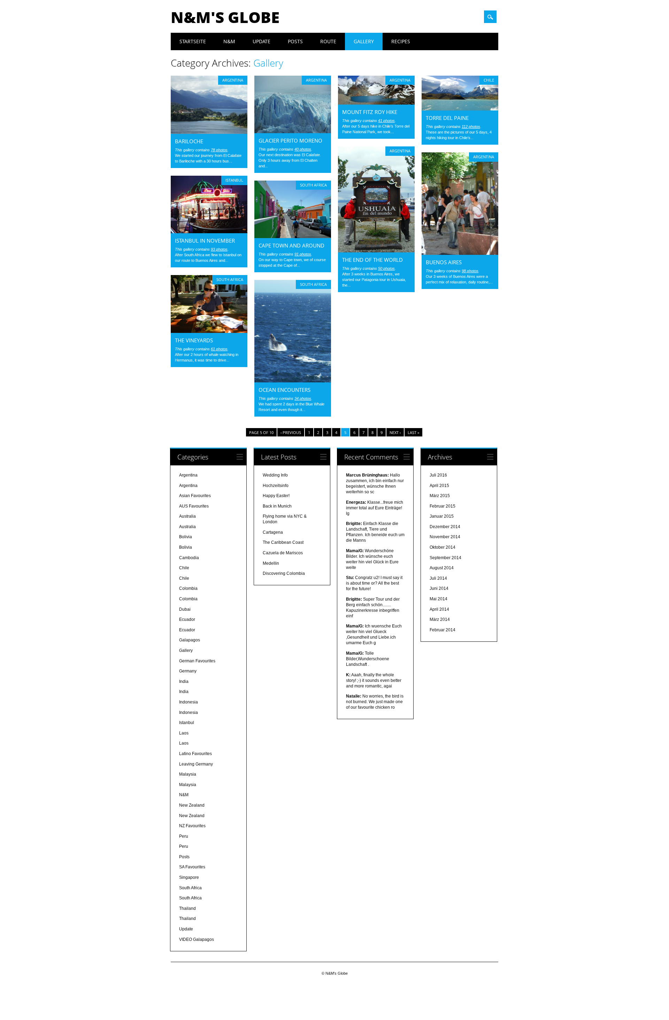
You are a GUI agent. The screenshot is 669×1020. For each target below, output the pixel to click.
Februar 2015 (442, 506)
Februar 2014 (442, 629)
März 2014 (440, 619)
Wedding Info (275, 475)
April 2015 (439, 485)
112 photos (471, 126)
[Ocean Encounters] (292, 380)
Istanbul (234, 180)
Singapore (189, 877)
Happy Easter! (276, 495)
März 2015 (440, 495)
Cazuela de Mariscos (283, 552)
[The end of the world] (376, 250)
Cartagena (273, 532)
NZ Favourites (192, 825)
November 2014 (445, 536)
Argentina (232, 80)
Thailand (187, 908)
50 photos (386, 268)
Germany (188, 671)
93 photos (219, 249)
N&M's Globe (225, 17)
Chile (489, 80)
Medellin (271, 563)
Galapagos (189, 640)
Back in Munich (277, 506)
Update (261, 41)
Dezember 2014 (445, 526)
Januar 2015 (442, 516)
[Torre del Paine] (460, 109)
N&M (229, 41)
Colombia (188, 588)
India (184, 681)
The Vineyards (194, 340)
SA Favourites (192, 867)
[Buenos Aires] (460, 253)
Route (328, 41)
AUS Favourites (194, 506)
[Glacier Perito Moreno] (292, 131)
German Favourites (197, 661)
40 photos (302, 149)
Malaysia (187, 774)
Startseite (192, 41)
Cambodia (189, 557)
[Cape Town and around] (292, 236)
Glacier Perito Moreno (290, 140)
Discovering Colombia (284, 573)
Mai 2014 (438, 598)
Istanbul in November (205, 240)
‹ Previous (290, 432)
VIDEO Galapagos (196, 939)
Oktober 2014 (442, 547)
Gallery (364, 41)
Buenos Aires (444, 262)
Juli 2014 (438, 578)
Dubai (185, 609)
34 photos (302, 398)
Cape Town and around (291, 245)
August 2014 (442, 567)
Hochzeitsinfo (276, 485)
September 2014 (445, 557)
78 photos (219, 150)
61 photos (219, 349)
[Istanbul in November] (209, 231)
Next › (395, 432)
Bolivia (185, 536)
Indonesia (188, 702)
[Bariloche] (209, 132)
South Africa (313, 185)
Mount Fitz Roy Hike (369, 111)
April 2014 (439, 609)
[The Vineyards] (209, 331)
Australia (187, 516)
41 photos (386, 121)
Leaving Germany (196, 764)
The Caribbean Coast (283, 542)
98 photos (470, 271)
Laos (184, 733)
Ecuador (187, 619)
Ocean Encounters (284, 389)
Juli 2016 (438, 475)
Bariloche (189, 141)
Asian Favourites (195, 495)
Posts (295, 41)
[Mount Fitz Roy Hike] (376, 103)
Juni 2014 (439, 588)
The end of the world (372, 259)
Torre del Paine (447, 117)
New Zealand (192, 805)
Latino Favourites (195, 753)
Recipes (400, 41)
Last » (413, 432)
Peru (183, 836)
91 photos (302, 254)
